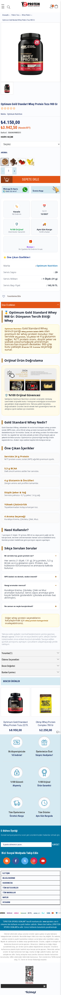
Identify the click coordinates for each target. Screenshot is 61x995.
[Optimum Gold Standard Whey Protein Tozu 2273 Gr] (15, 702)
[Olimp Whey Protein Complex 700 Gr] (45, 702)
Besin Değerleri (8, 666)
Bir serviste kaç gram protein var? (19, 556)
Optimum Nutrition (47, 265)
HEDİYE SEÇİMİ (7, 137)
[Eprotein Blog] (6, 860)
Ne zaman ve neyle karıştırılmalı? (18, 606)
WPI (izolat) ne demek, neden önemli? (20, 576)
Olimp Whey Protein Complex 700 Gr (45, 723)
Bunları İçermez (9, 672)
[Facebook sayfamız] (15, 860)
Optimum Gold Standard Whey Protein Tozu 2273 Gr (15, 724)
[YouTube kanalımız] (42, 860)
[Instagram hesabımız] (33, 860)
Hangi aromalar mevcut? (15, 585)
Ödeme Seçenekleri (10, 659)
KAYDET (55, 844)
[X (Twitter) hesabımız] (24, 860)
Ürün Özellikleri (8, 305)
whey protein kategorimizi (36, 620)
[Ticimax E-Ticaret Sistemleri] (30, 992)
